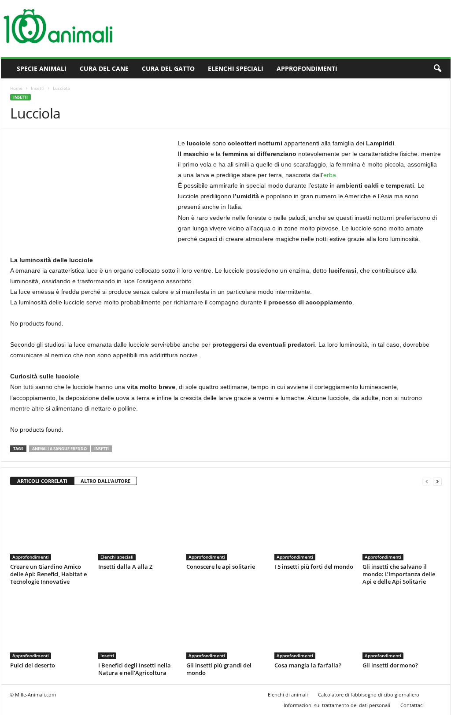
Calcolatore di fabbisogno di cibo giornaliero (368, 694)
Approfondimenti (307, 68)
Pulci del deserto (32, 665)
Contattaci (412, 705)
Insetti (37, 88)
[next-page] (437, 481)
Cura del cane (104, 68)
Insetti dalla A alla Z (125, 567)
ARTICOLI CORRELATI (42, 481)
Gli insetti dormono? (390, 665)
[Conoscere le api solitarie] (226, 527)
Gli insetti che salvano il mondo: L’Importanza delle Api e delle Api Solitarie (398, 574)
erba (329, 174)
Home (16, 88)
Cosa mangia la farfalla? (307, 665)
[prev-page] (426, 481)
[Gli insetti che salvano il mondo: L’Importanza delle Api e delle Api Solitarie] (402, 527)
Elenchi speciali (235, 68)
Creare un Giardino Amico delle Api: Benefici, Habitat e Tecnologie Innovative (48, 574)
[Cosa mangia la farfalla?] (314, 626)
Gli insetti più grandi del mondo (218, 669)
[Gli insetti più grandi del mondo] (226, 626)
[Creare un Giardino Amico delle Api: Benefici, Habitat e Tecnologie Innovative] (49, 527)
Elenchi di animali (288, 694)
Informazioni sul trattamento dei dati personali (337, 705)
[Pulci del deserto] (49, 626)
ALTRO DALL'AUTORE (105, 481)
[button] (437, 68)
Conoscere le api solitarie (220, 567)
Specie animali (42, 68)
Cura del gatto (168, 68)
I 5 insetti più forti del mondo (313, 567)
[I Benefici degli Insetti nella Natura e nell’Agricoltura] (137, 626)
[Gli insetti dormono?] (402, 626)
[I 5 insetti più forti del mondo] (314, 527)
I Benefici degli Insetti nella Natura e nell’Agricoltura (134, 669)
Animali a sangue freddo (59, 449)
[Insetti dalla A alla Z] (137, 527)
